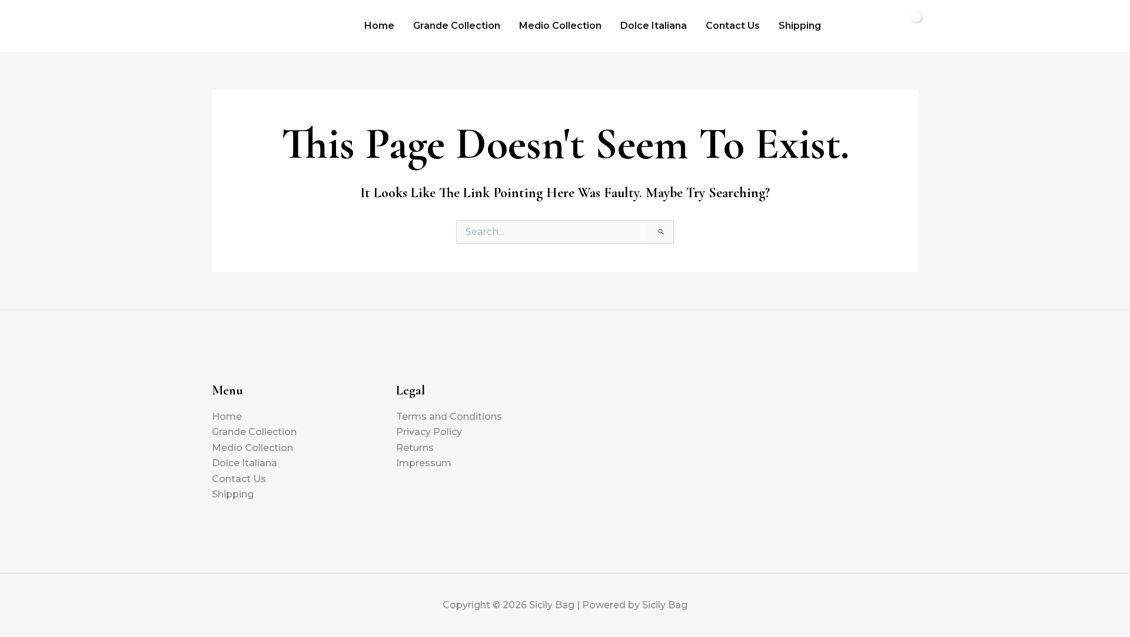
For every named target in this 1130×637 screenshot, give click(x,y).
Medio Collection (560, 25)
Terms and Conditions (449, 416)
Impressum (423, 463)
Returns (415, 447)
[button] (848, 26)
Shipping (800, 25)
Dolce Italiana (653, 25)
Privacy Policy (429, 431)
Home (379, 25)
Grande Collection (456, 25)
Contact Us (733, 25)
